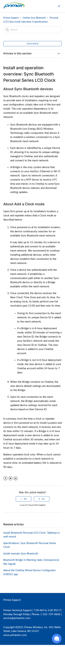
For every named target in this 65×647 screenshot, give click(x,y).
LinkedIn (15, 478)
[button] (59, 6)
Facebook (5, 478)
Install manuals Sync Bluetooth (20, 553)
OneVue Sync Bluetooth (34, 18)
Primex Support (11, 18)
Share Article (32, 44)
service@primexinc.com (16, 618)
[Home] (14, 8)
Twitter (10, 478)
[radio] (23, 498)
